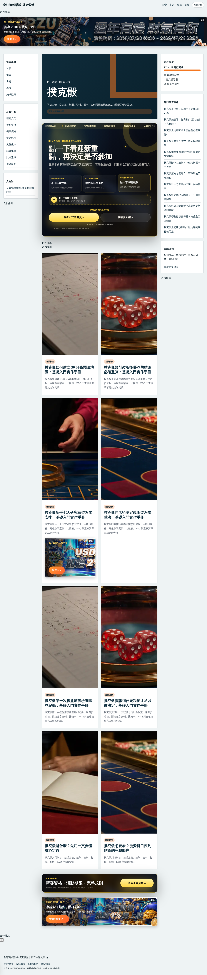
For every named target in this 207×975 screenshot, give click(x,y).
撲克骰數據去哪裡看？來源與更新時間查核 (182, 207)
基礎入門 (11, 118)
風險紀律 (11, 144)
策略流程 (11, 138)
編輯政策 (11, 94)
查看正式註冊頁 (74, 217)
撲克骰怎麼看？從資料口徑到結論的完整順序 (182, 121)
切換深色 (198, 5)
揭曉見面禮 (125, 217)
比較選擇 (11, 157)
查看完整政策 (171, 267)
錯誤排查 (11, 151)
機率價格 (11, 131)
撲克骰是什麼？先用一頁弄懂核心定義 (182, 110)
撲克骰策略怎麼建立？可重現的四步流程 (182, 175)
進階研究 (11, 164)
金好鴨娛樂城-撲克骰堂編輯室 (20, 190)
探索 (164, 4)
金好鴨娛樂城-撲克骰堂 (18, 5)
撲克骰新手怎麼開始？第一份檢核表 (182, 186)
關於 (187, 4)
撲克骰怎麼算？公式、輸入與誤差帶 (182, 143)
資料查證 (11, 125)
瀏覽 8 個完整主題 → (57, 111)
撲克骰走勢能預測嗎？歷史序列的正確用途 (182, 229)
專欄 (179, 4)
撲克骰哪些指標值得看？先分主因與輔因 (182, 218)
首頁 (8, 68)
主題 (171, 4)
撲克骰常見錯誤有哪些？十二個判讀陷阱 (182, 197)
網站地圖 (45, 964)
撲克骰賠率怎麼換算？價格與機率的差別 (182, 164)
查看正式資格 (137, 883)
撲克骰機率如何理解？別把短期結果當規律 (182, 154)
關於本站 (33, 964)
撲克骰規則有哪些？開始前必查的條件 (182, 132)
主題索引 (8, 964)
